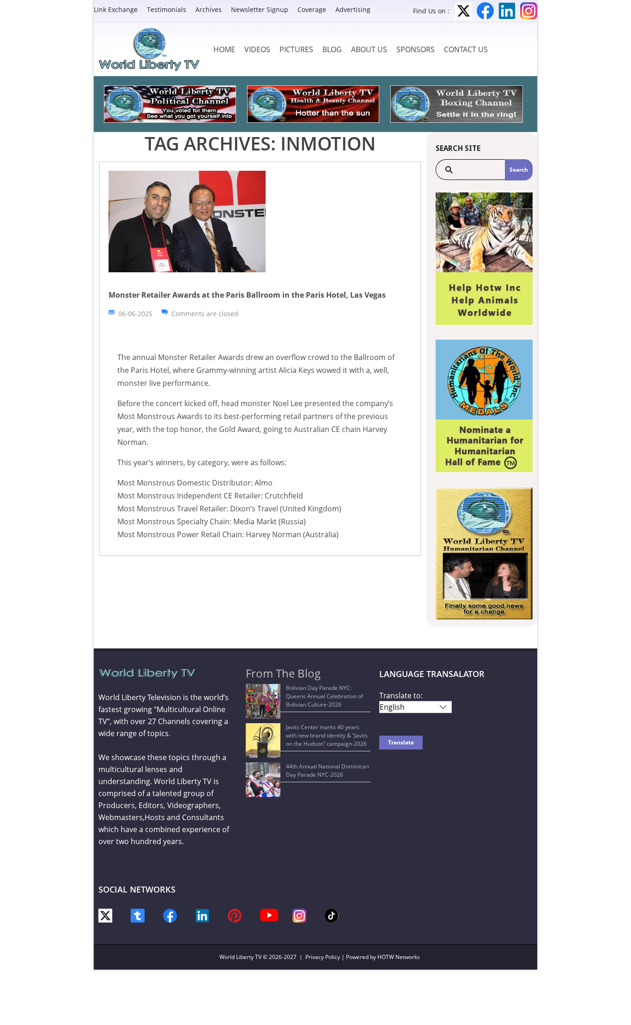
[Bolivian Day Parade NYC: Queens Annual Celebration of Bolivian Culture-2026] (263, 701)
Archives (208, 9)
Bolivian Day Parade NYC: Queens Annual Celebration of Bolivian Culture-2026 (324, 696)
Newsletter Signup (259, 9)
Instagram (528, 10)
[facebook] (170, 914)
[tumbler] (138, 914)
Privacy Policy (322, 957)
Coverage (311, 9)
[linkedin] (202, 914)
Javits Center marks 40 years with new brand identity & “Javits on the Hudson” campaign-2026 (327, 735)
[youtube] (269, 914)
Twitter (463, 10)
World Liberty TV (240, 957)
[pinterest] (235, 914)
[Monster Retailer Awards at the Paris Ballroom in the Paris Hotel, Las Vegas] (187, 220)
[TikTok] (332, 914)
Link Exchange (116, 9)
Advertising (352, 9)
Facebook (485, 10)
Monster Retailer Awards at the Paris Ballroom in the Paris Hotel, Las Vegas (247, 295)
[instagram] (299, 914)
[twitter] (105, 914)
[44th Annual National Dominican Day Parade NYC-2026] (263, 779)
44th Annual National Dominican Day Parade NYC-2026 (327, 770)
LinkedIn (507, 10)
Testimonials (166, 9)
